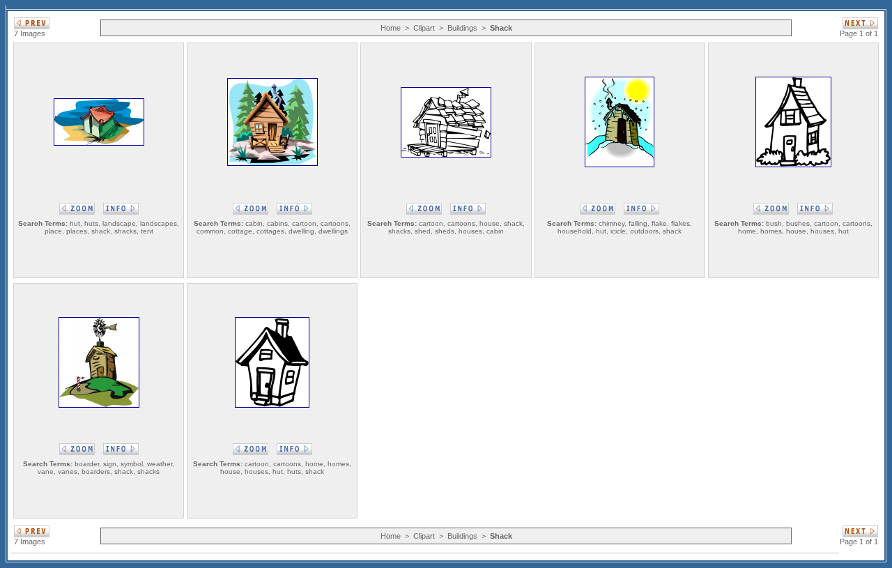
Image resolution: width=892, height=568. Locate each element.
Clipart (424, 28)
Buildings (462, 28)
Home (390, 28)
